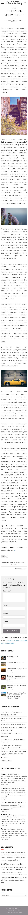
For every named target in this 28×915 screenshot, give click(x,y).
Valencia (10, 880)
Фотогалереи (11, 910)
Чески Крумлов (12, 657)
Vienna (14, 880)
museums (10, 870)
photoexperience (5, 872)
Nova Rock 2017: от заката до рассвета (11, 735)
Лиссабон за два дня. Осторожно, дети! (13, 719)
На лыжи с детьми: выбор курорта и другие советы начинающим (13, 753)
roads (21, 872)
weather (24, 880)
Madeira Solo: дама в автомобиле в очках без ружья (13, 729)
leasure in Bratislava (13, 864)
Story (14, 8)
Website (5, 622)
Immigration (11, 860)
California (23, 852)
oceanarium (18, 870)
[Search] (25, 2)
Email (5, 613)
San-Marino (15, 874)
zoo (2, 883)
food (5, 857)
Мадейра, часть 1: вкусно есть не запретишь (13, 741)
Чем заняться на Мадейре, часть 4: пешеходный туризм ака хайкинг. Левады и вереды (16, 695)
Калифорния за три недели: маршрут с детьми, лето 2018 (16, 678)
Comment (7, 591)
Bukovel (18, 852)
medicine (3, 870)
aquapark (8, 852)
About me (4, 757)
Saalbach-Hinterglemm (6, 875)
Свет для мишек (21, 569)
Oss (23, 870)
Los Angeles (10, 867)
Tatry (9, 877)
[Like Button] (3, 556)
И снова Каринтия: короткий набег (13, 724)
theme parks (16, 877)
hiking (19, 857)
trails (22, 877)
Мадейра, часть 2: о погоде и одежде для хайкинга (11, 713)
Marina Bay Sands (22, 867)
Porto (12, 872)
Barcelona (13, 852)
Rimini (14, 872)
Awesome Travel (17, 908)
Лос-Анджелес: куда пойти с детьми (17, 669)
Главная (8, 908)
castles (8, 855)
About (19, 910)
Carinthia (3, 855)
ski (7, 877)
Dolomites (19, 855)
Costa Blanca (13, 855)
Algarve (2, 852)
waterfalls (19, 880)
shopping (3, 877)
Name (5, 605)
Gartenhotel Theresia (12, 857)
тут (14, 550)
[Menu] (2, 2)
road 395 (18, 872)
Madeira (15, 867)
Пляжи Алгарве (6, 761)
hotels (6, 860)
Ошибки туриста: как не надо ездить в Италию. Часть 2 (11, 747)
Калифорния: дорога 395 (15, 662)
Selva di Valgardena (22, 874)
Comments (10, 672)
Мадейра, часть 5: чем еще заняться (16, 686)
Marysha (14, 21)
